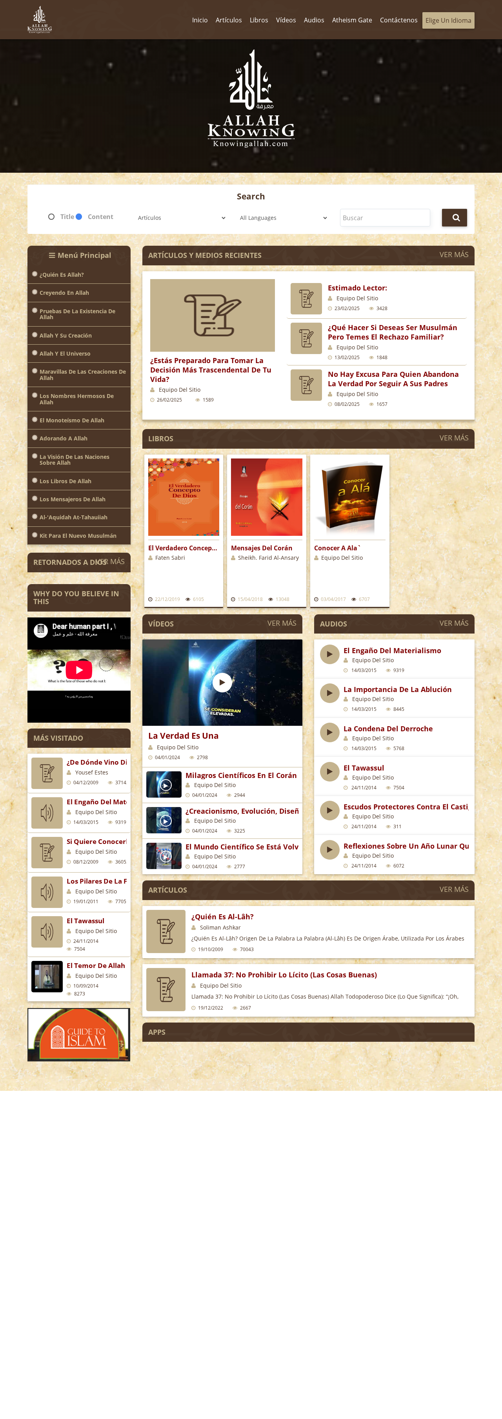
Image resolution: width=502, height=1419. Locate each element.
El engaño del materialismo (112, 801)
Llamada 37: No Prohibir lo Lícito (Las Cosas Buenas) (284, 974)
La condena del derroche (388, 729)
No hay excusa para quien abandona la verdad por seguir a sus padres (393, 378)
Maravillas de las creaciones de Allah (83, 375)
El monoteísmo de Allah (72, 420)
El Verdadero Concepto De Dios (184, 548)
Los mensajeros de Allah (72, 499)
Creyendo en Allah (64, 293)
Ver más (110, 561)
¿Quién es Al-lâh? (222, 916)
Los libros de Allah (65, 481)
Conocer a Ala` (337, 548)
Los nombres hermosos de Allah (77, 399)
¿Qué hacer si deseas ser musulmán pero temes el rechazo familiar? (392, 332)
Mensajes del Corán (262, 548)
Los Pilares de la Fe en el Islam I (119, 881)
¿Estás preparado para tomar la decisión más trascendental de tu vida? (210, 370)
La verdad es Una (183, 736)
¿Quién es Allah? (62, 275)
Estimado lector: (357, 287)
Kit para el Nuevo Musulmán (78, 536)
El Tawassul (85, 920)
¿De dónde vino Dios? (102, 762)
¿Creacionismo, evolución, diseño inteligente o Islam (280, 811)
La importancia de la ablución (398, 689)
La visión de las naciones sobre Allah (74, 460)
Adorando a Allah (63, 438)
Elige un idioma (448, 20)
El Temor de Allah (96, 965)
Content (100, 216)
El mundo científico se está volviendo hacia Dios (272, 847)
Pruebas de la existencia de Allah (77, 314)
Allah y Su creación (66, 335)
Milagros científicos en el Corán (241, 775)
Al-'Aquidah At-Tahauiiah (73, 517)
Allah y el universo (65, 353)
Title (67, 216)
